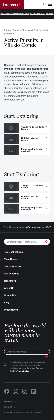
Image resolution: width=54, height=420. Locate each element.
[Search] (46, 241)
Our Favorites (11, 273)
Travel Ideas (10, 259)
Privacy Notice (10, 401)
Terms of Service (11, 407)
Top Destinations (13, 252)
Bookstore (10, 281)
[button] (50, 4)
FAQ (6, 302)
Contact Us (10, 295)
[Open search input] (44, 4)
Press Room (11, 309)
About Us (9, 288)
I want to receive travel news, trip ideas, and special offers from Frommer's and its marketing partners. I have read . (27, 366)
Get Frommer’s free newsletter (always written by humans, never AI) (26, 14)
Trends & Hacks (13, 266)
